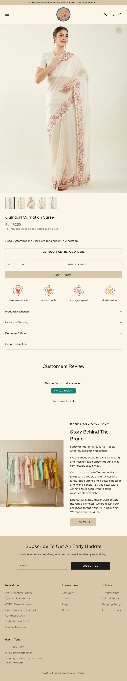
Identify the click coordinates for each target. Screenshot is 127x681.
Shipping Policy (111, 604)
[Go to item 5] (52, 203)
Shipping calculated (32, 228)
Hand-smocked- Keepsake (21, 610)
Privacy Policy (110, 592)
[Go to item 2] (20, 203)
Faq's (65, 604)
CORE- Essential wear (18, 604)
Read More (83, 521)
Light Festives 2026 (17, 621)
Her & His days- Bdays (18, 592)
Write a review (63, 390)
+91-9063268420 (15, 647)
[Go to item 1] (10, 203)
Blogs (65, 610)
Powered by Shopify (76, 673)
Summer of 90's (15, 615)
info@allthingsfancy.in (18, 652)
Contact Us (69, 598)
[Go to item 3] (31, 203)
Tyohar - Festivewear (18, 598)
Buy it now (63, 274)
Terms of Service (112, 610)
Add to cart (76, 264)
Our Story (68, 592)
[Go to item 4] (41, 203)
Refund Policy (110, 598)
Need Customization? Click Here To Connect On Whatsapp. (41, 240)
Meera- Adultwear (16, 627)
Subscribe (90, 565)
